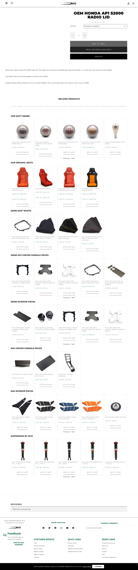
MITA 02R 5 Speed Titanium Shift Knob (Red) (43, 143)
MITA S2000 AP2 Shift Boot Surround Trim (20, 237)
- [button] (72, 35)
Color (73, 26)
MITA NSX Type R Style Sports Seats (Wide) (67, 189)
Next (73, 158)
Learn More (87, 566)
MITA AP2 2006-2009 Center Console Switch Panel (68, 282)
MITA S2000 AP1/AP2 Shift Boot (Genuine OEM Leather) (92, 238)
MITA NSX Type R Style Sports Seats (21, 189)
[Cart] (133, 3)
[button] (43, 527)
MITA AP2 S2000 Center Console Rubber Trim (21, 282)
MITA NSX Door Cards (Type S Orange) (91, 417)
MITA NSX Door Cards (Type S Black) (44, 417)
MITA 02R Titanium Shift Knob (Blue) (21, 142)
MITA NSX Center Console (65, 375)
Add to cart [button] (69, 152)
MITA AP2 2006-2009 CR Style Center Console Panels (114, 282)
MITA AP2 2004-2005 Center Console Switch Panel (45, 282)
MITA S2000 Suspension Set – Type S (44, 462)
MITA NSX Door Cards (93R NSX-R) (21, 417)
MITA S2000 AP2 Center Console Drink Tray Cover (21, 329)
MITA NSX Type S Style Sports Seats (90, 189)
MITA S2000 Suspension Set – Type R (21, 462)
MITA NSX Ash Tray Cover (22, 374)
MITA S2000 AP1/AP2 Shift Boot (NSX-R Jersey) (45, 237)
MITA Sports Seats (42, 188)
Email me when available (98, 49)
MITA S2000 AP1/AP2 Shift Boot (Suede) (68, 237)
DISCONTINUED (22, 152)
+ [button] (84, 35)
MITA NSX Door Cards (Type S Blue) (67, 417)
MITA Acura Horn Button (115, 417)
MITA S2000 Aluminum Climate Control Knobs (45, 328)
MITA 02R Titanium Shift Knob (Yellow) (91, 142)
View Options (22, 204)
